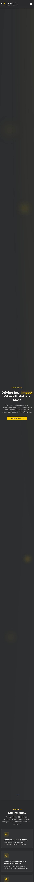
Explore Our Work (16, 418)
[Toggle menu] (31, 4)
